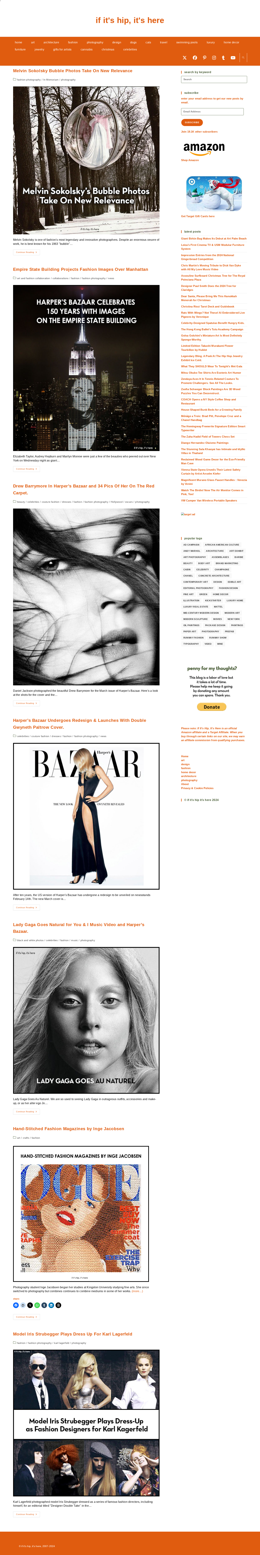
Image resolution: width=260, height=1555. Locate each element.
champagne (222, 569)
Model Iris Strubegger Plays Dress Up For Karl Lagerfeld (72, 1334)
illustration (191, 600)
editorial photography (198, 588)
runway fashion (193, 638)
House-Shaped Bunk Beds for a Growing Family (211, 409)
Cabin (187, 569)
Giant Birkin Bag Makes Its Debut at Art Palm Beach (214, 238)
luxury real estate (195, 607)
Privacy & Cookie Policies (197, 788)
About (185, 784)
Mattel (218, 607)
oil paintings (191, 625)
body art (204, 563)
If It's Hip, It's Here (130, 20)
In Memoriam (51, 79)
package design (215, 625)
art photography (194, 557)
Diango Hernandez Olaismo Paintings (205, 442)
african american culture (222, 545)
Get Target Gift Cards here (198, 216)
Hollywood (117, 501)
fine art (188, 594)
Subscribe (192, 122)
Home (185, 756)
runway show (217, 638)
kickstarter (213, 600)
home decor (220, 594)
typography (191, 644)
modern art (232, 613)
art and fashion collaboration (33, 278)
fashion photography (29, 79)
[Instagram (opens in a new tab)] (215, 57)
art (18, 1137)
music (74, 940)
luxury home (235, 600)
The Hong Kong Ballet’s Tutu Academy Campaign (212, 329)
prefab (229, 631)
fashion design (228, 588)
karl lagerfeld (61, 1343)
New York (234, 619)
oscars (129, 501)
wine (220, 644)
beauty (21, 501)
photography (68, 79)
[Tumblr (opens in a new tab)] (224, 57)
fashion (75, 278)
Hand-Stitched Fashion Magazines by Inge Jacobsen (68, 1128)
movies (217, 619)
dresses (66, 501)
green (203, 594)
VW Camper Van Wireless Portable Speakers (209, 500)
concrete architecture (213, 576)
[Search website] (243, 57)
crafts (26, 1137)
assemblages (220, 557)
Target (214, 732)
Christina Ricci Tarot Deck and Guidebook (207, 306)
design (217, 582)
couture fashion (51, 501)
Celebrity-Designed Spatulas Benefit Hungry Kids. (213, 322)
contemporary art (195, 582)
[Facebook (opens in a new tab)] (196, 57)
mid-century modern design (201, 613)
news (111, 278)
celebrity (202, 569)
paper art (189, 631)
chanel (188, 576)
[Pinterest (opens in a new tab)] (206, 57)
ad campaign (191, 545)
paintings (237, 625)
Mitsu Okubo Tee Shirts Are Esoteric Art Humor (211, 372)
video (208, 644)
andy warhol (191, 551)
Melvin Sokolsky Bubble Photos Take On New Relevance (73, 70)
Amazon (186, 732)
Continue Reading (28, 253)
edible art (234, 582)
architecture (215, 551)
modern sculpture (195, 619)
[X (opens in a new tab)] (186, 57)
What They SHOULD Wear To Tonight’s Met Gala (211, 366)
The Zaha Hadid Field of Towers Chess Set (208, 436)
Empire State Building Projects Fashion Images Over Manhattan (80, 269)
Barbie (239, 557)
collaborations (61, 278)
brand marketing (227, 563)
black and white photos (30, 940)
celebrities (33, 501)
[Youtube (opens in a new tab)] (234, 57)
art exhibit (236, 551)
